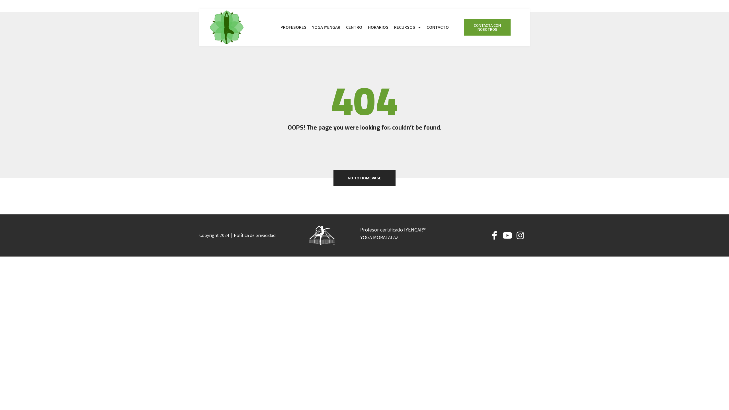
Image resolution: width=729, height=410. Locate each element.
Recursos (404, 27)
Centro (354, 27)
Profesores (293, 27)
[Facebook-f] (494, 235)
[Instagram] (520, 235)
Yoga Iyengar (326, 27)
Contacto (438, 27)
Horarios (378, 27)
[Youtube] (507, 235)
